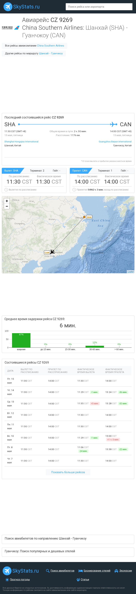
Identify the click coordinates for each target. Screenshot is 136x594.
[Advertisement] (68, 84)
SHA (89, 217)
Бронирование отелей (97, 570)
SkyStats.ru (26, 7)
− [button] (7, 206)
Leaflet (131, 271)
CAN (47, 252)
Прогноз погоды (20, 579)
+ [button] (7, 201)
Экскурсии (125, 570)
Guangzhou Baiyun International (115, 141)
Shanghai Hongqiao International (21, 141)
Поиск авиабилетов (62, 570)
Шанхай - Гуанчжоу (51, 53)
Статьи (85, 579)
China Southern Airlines (50, 45)
